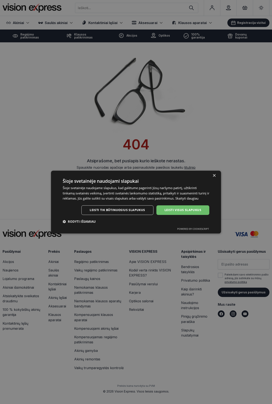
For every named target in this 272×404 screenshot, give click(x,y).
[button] (79, 221)
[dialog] (136, 202)
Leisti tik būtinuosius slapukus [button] (117, 210)
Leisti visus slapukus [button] (182, 210)
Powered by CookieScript (193, 228)
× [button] (214, 175)
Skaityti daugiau (186, 198)
